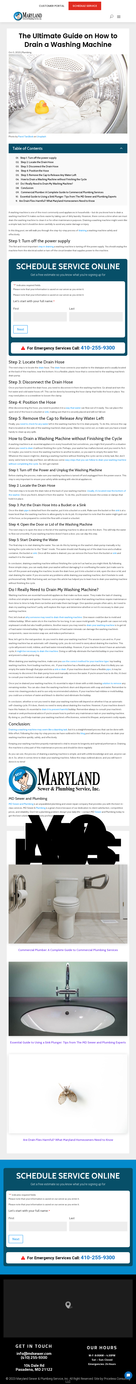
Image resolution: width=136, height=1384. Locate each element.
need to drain (26, 448)
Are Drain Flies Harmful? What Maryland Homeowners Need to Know (68, 1140)
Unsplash (41, 136)
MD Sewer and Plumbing (21, 803)
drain (41, 367)
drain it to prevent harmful (55, 709)
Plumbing (26, 52)
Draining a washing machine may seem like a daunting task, (38, 729)
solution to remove (111, 683)
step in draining (46, 246)
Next (20, 329)
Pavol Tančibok (25, 136)
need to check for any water (34, 423)
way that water (73, 407)
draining (83, 230)
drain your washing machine (100, 625)
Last (72, 308)
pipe (26, 510)
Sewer (98, 811)
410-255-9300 (98, 348)
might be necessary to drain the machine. (38, 651)
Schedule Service (85, 6)
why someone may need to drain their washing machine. (53, 617)
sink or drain (60, 669)
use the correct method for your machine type (85, 661)
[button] (69, 1305)
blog (83, 733)
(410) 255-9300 (34, 1357)
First (16, 308)
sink (47, 411)
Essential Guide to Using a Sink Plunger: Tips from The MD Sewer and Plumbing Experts (68, 1042)
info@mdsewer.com (34, 1353)
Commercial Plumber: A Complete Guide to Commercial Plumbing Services (68, 950)
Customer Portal (51, 6)
